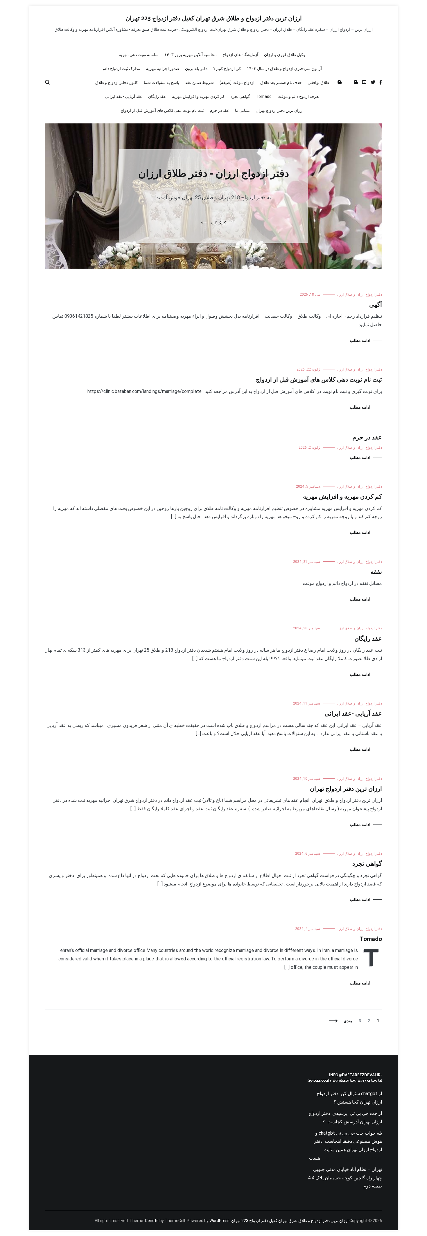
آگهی (375, 305)
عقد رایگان (157, 96)
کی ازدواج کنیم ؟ (227, 68)
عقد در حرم (219, 110)
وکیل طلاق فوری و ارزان (284, 54)
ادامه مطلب (360, 340)
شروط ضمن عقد (199, 82)
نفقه (376, 572)
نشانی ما (242, 110)
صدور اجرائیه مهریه (162, 68)
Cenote (152, 1220)
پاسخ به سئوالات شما (161, 82)
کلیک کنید (218, 222)
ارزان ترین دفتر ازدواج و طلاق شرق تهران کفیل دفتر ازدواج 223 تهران (213, 19)
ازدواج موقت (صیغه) (237, 82)
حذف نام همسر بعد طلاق (281, 82)
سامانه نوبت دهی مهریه (139, 54)
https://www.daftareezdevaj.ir (351, 1158)
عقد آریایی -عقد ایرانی (123, 96)
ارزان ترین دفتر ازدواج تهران (280, 110)
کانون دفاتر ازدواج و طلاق (116, 82)
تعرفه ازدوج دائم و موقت (298, 96)
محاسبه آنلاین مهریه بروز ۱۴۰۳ (190, 54)
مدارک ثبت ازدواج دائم (121, 68)
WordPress (219, 1220)
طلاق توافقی (318, 82)
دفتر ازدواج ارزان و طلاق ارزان (360, 294)
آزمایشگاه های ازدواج (240, 54)
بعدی (348, 1020)
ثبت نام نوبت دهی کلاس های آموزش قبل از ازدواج (162, 110)
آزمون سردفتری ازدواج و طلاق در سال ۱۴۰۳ (284, 68)
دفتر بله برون (196, 68)
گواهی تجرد (240, 96)
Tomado (264, 96)
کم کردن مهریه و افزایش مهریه (198, 96)
